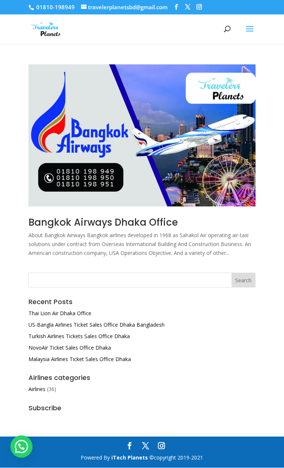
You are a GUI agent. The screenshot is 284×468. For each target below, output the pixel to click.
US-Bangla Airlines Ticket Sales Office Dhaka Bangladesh (96, 324)
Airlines (36, 389)
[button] (21, 446)
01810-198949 (55, 7)
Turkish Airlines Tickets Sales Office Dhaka (79, 336)
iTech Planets (129, 457)
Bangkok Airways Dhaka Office (103, 222)
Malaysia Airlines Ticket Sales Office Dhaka (79, 359)
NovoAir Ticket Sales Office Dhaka (69, 347)
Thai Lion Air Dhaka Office (59, 313)
